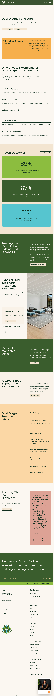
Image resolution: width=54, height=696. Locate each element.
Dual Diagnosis (34, 636)
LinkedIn (32, 618)
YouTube (32, 612)
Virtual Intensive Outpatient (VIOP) (11, 331)
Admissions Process (35, 582)
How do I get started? (37, 472)
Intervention (33, 597)
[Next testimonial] (41, 525)
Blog (31, 594)
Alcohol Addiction (34, 630)
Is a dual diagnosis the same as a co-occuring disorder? (39, 414)
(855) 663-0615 (5, 590)
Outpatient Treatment (12, 326)
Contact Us (33, 579)
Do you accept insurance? (38, 466)
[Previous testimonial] (35, 525)
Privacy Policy (5, 683)
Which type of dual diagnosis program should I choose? (39, 441)
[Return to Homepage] (8, 2)
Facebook (32, 621)
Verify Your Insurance (35, 585)
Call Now (44, 2)
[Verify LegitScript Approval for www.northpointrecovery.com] (31, 684)
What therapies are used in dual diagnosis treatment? (39, 451)
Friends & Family (34, 600)
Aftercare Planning (35, 666)
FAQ (31, 603)
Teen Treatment (34, 639)
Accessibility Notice (12, 683)
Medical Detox (33, 651)
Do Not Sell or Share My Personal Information (12, 685)
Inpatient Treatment (35, 654)
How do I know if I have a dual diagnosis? (38, 432)
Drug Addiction (34, 633)
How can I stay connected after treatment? (38, 459)
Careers (4, 599)
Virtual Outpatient (34, 663)
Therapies (32, 648)
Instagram (32, 615)
